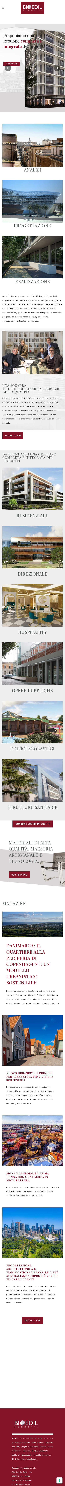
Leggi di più (32, 1320)
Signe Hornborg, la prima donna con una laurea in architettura (27, 1177)
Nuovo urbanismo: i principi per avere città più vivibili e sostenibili (29, 1076)
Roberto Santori (22, 1451)
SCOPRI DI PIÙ (11, 64)
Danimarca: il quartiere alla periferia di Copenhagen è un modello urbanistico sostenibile (28, 964)
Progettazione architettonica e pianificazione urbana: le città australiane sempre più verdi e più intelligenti (32, 1272)
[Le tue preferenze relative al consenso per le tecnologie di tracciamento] (59, 1480)
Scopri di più (13, 435)
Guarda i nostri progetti (32, 824)
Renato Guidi (46, 1446)
